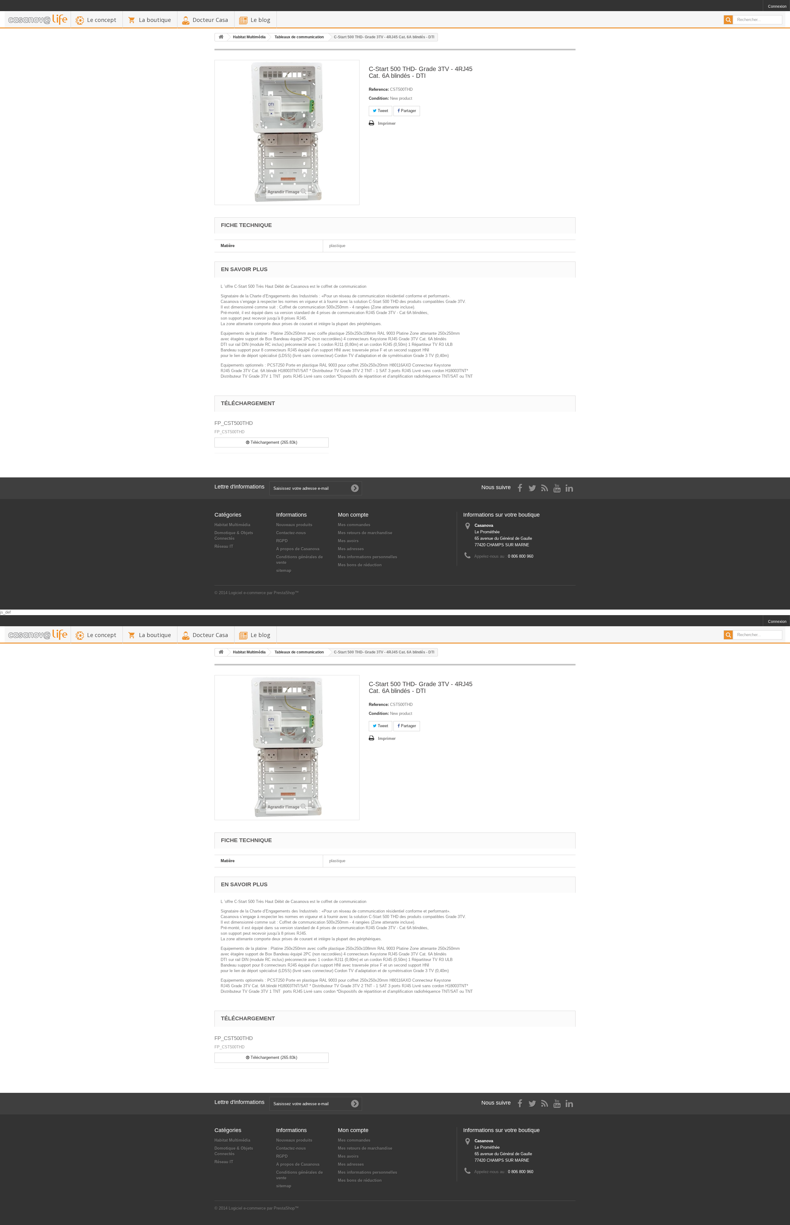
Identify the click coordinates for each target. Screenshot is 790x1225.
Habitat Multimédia (232, 524)
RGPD (282, 541)
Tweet (382, 110)
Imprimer (387, 123)
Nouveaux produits (294, 524)
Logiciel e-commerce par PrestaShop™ (264, 592)
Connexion (777, 6)
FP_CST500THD (233, 423)
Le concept (101, 19)
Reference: (379, 89)
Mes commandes (354, 524)
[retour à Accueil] (221, 37)
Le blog (260, 19)
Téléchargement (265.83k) (273, 442)
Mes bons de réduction (360, 565)
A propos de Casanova (297, 549)
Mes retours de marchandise (365, 533)
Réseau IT (223, 546)
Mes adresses (351, 549)
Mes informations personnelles (367, 557)
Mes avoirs (348, 541)
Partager (408, 110)
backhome (38, 19)
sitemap (283, 570)
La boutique (155, 19)
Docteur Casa (210, 19)
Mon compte (353, 515)
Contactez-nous (291, 533)
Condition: (379, 98)
